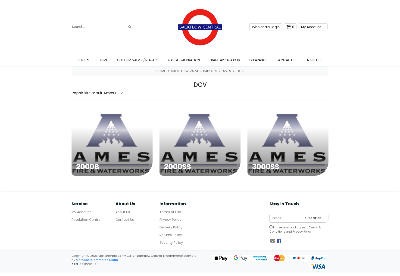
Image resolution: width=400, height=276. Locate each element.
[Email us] (272, 241)
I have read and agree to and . (295, 229)
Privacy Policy (170, 219)
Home (103, 60)
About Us (314, 60)
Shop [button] (82, 60)
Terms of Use (170, 212)
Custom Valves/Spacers (138, 60)
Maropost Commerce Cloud (97, 260)
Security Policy (171, 242)
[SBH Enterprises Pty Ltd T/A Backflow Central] (200, 27)
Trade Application (224, 60)
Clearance (258, 60)
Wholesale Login (266, 26)
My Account (311, 26)
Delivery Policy (170, 227)
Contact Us (286, 60)
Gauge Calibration (184, 60)
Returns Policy (170, 235)
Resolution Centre (86, 219)
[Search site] (130, 27)
